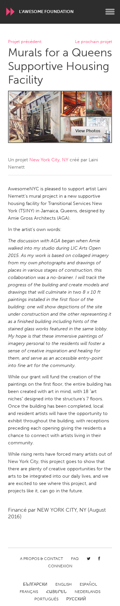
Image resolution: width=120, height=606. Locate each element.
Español (88, 584)
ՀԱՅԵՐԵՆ (56, 591)
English (63, 584)
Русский (76, 599)
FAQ (75, 558)
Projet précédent (24, 42)
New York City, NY (48, 160)
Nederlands (87, 591)
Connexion (60, 566)
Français (29, 591)
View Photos (87, 130)
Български (35, 584)
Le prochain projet (93, 42)
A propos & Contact (41, 558)
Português (46, 599)
